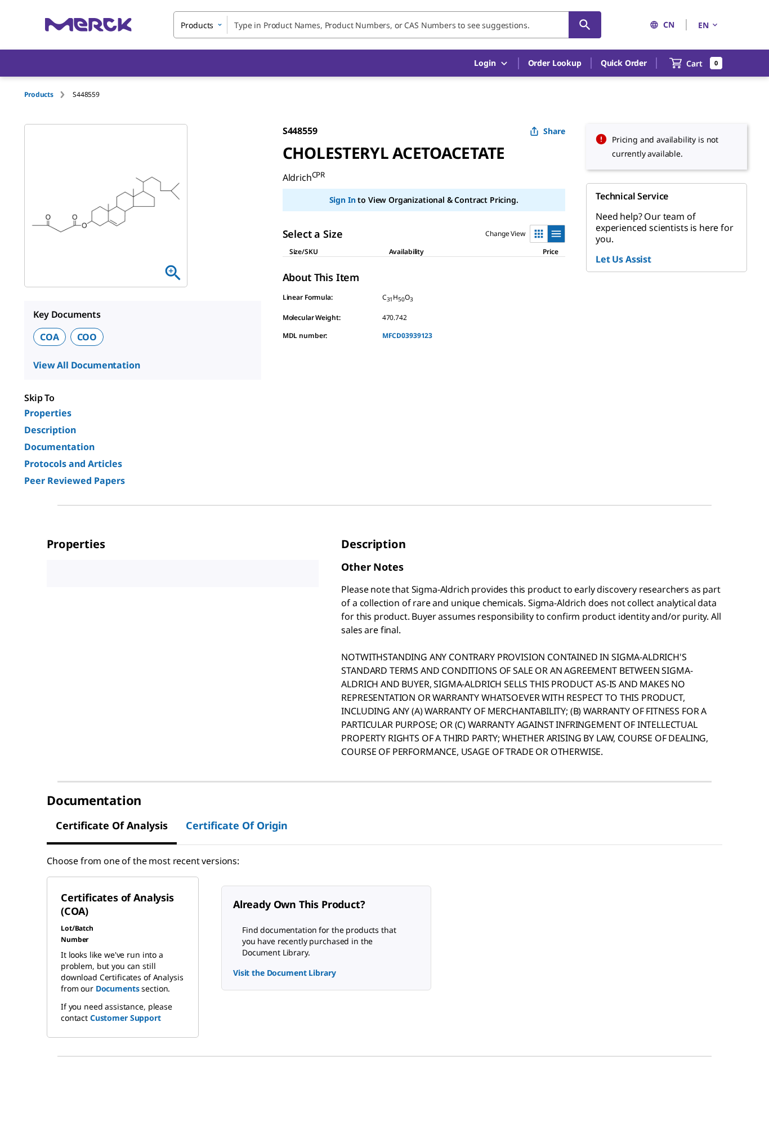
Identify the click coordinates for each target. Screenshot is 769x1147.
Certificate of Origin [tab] (237, 825)
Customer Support (125, 1017)
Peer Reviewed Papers (74, 480)
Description (50, 430)
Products (38, 94)
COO (87, 337)
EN (703, 25)
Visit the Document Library (284, 972)
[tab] (48, 94)
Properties (47, 413)
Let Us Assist (623, 259)
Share (554, 131)
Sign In (342, 199)
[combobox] (387, 24)
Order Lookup (555, 62)
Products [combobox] (197, 25)
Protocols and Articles (73, 463)
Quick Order (624, 62)
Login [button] (484, 62)
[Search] (585, 24)
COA (49, 337)
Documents (118, 988)
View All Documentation (86, 365)
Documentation (59, 447)
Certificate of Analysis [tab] (112, 825)
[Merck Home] (88, 24)
